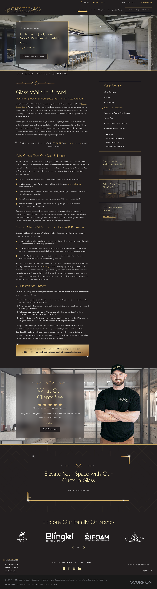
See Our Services (109, 169)
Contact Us (71, 562)
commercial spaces (74, 184)
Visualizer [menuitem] (101, 10)
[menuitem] (120, 92)
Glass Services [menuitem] (82, 10)
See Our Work (108, 216)
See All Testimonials (50, 429)
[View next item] (84, 547)
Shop (89, 562)
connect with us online (73, 143)
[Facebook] (69, 568)
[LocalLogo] (23, 10)
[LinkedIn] (79, 568)
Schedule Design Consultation (138, 10)
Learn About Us (109, 193)
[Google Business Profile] (63, 568)
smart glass (47, 266)
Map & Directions (11, 571)
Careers (81, 562)
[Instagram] (74, 568)
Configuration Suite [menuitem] (115, 10)
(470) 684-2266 (146, 2)
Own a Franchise (128, 2)
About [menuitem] (93, 10)
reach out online (46, 352)
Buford (86, 2)
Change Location (98, 2)
